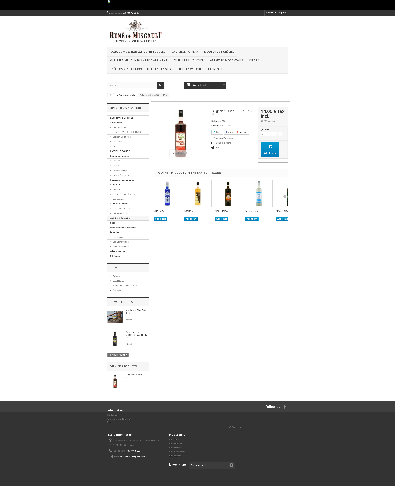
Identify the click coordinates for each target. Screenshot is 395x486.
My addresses (175, 447)
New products (121, 302)
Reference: (216, 121)
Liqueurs (116, 161)
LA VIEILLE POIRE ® (185, 52)
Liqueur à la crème (120, 175)
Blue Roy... (159, 210)
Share (230, 132)
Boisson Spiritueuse (121, 137)
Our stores (117, 290)
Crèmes (116, 165)
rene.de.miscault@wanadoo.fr (133, 456)
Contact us (271, 12)
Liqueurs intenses (120, 170)
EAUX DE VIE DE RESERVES (126, 132)
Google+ (243, 132)
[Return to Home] (110, 95)
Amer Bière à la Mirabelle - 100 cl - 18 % (136, 335)
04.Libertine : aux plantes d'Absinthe (138, 60)
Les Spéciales (118, 199)
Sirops (254, 60)
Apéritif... (188, 210)
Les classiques (119, 127)
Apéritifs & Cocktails (226, 60)
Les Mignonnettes (120, 242)
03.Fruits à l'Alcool (189, 60)
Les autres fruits (119, 213)
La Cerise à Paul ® (121, 208)
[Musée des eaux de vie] (135, 31)
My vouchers (175, 456)
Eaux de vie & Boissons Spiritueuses (137, 52)
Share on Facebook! (223, 138)
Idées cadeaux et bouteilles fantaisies (140, 69)
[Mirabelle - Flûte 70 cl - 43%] (115, 317)
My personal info (177, 451)
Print (218, 147)
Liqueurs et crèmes (219, 52)
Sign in (282, 12)
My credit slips (176, 443)
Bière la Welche (189, 69)
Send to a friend (223, 143)
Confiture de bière (120, 246)
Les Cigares (117, 237)
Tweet (218, 132)
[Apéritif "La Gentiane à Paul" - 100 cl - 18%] (198, 193)
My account (177, 434)
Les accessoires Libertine (124, 194)
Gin (114, 146)
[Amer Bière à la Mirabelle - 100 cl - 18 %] (115, 338)
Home (114, 268)
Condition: (216, 126)
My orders (174, 439)
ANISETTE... (251, 210)
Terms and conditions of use (125, 285)
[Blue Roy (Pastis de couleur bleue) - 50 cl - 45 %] (167, 193)
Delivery (116, 276)
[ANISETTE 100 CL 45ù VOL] (259, 193)
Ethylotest (217, 69)
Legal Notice (118, 281)
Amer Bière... (221, 210)
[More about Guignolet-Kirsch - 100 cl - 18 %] (115, 381)
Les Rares (117, 141)
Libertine (116, 189)
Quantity (265, 130)
